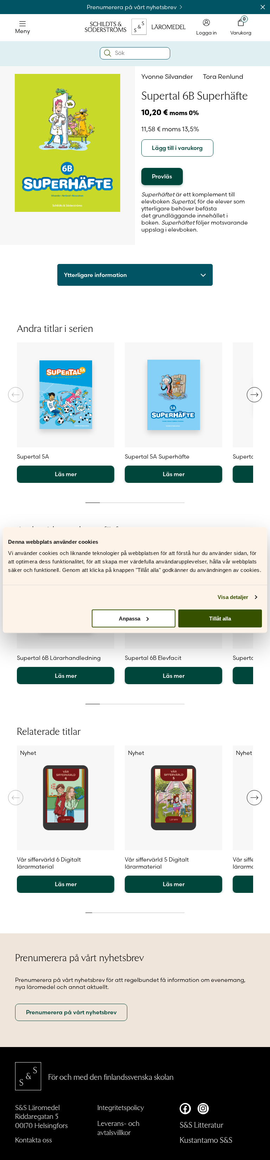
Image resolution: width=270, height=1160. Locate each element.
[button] (254, 394)
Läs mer (66, 474)
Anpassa (129, 618)
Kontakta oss (33, 1139)
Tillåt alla (220, 618)
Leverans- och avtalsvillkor (118, 1127)
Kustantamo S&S (206, 1139)
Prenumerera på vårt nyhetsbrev (132, 7)
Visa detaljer (233, 597)
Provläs (162, 176)
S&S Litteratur (201, 1124)
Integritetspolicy (120, 1107)
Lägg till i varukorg (177, 147)
